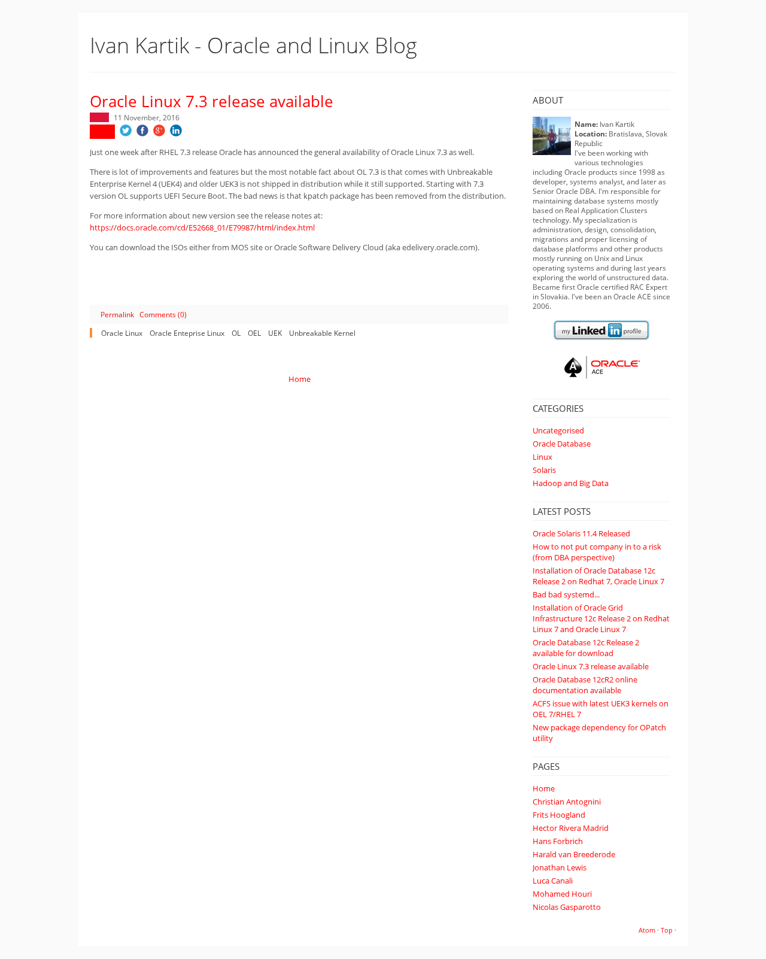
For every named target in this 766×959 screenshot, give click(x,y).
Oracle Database (562, 443)
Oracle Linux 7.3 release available (591, 666)
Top (667, 929)
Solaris (544, 470)
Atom (647, 929)
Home (544, 788)
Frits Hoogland (559, 814)
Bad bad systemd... (566, 594)
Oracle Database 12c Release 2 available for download (586, 647)
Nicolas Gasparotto (567, 907)
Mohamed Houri (562, 893)
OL (236, 333)
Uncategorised (558, 430)
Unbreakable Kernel (322, 333)
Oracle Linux (121, 333)
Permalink (117, 314)
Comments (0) (163, 314)
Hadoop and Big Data (571, 483)
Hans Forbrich (558, 841)
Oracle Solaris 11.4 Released (581, 533)
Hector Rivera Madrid (571, 828)
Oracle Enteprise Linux (187, 333)
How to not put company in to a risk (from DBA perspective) (597, 552)
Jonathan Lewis (559, 867)
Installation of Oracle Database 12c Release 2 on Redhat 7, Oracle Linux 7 (598, 576)
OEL (254, 333)
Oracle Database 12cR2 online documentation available (585, 685)
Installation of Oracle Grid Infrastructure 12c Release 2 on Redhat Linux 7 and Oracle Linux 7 (601, 618)
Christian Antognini (567, 801)
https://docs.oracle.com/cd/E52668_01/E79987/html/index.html (202, 227)
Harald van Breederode (574, 854)
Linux (542, 456)
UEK (275, 333)
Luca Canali (553, 880)
